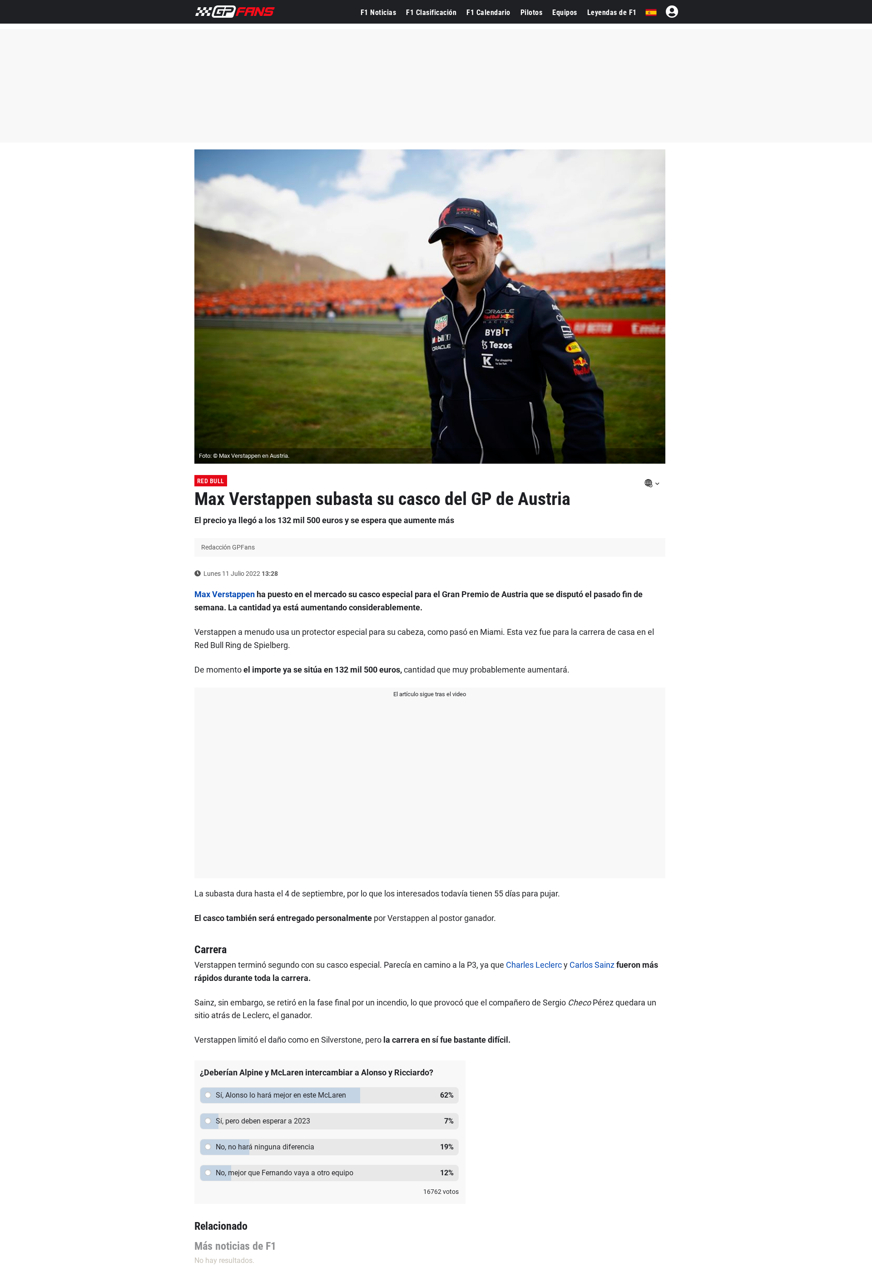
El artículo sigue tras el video (429, 694)
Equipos (564, 12)
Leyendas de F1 (612, 12)
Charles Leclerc (534, 965)
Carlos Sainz (592, 965)
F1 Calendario (488, 12)
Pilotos (531, 12)
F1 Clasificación (431, 12)
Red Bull (210, 481)
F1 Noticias (378, 12)
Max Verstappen (224, 594)
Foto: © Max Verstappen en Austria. (244, 455)
